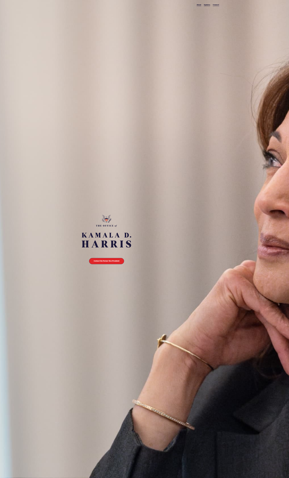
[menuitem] (199, 5)
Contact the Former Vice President (106, 261)
